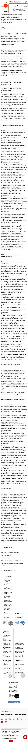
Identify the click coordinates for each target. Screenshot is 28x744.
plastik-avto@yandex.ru (6, 177)
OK (11, 741)
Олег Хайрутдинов (17, 674)
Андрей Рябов (5, 622)
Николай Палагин (4, 674)
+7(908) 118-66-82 (21, 714)
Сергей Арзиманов (11, 695)
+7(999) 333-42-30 (7, 714)
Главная (3, 6)
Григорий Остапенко (16, 622)
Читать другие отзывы (14, 702)
